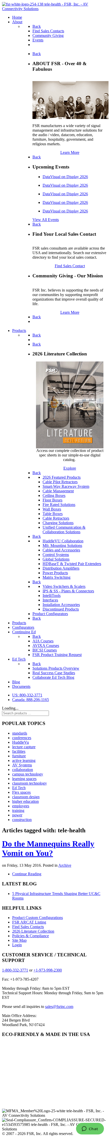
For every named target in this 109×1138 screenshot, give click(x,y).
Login (17, 945)
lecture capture (23, 747)
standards (19, 733)
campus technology (27, 774)
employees (20, 806)
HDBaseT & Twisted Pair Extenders (72, 564)
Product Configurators (50, 614)
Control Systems (56, 554)
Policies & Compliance (30, 936)
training (18, 810)
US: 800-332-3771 (27, 695)
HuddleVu (20, 742)
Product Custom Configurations (37, 917)
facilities (18, 751)
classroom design (26, 797)
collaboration (22, 769)
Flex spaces (21, 792)
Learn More (69, 152)
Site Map (19, 940)
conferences (21, 738)
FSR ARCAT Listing (29, 922)
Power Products (55, 573)
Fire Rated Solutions (59, 504)
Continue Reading (26, 874)
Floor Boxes (52, 500)
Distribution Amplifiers (61, 568)
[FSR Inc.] (54, 9)
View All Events (45, 219)
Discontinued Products (61, 609)
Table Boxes (53, 514)
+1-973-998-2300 (47, 970)
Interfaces (50, 600)
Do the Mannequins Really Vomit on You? (48, 848)
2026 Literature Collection (33, 931)
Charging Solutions (58, 523)
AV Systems (22, 765)
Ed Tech (19, 788)
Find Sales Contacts (28, 927)
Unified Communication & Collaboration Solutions (64, 529)
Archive (64, 865)
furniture (19, 756)
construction (22, 819)
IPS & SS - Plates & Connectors (68, 591)
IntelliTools (52, 595)
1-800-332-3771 (15, 970)
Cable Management (58, 491)
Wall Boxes (52, 509)
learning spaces (24, 779)
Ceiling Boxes (54, 495)
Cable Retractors (56, 518)
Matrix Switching (56, 577)
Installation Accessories (61, 604)
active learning (23, 760)
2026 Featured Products (62, 477)
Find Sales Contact (70, 266)
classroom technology (29, 783)
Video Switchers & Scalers (64, 586)
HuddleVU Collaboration (63, 541)
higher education (25, 801)
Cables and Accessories (61, 550)
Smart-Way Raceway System (66, 486)
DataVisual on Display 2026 (65, 177)
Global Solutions (56, 559)
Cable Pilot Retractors (60, 482)
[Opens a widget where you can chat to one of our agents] (90, 1129)
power (17, 815)
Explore (69, 468)
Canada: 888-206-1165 (30, 699)
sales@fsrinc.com (59, 1006)
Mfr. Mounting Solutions (62, 545)
